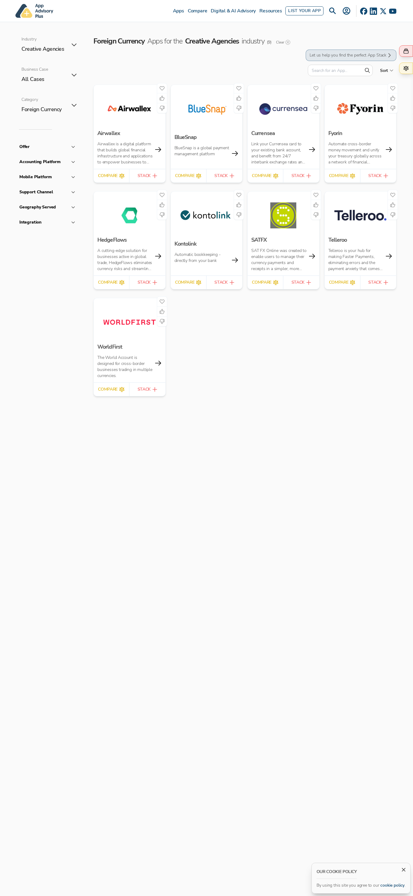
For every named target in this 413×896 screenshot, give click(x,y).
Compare (197, 11)
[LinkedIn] (373, 11)
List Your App (304, 11)
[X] (383, 11)
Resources (270, 11)
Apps (178, 11)
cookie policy (392, 885)
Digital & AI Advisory (233, 11)
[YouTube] (392, 11)
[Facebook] (363, 11)
